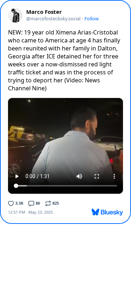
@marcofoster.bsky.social (53, 18)
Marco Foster (44, 11)
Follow (91, 18)
